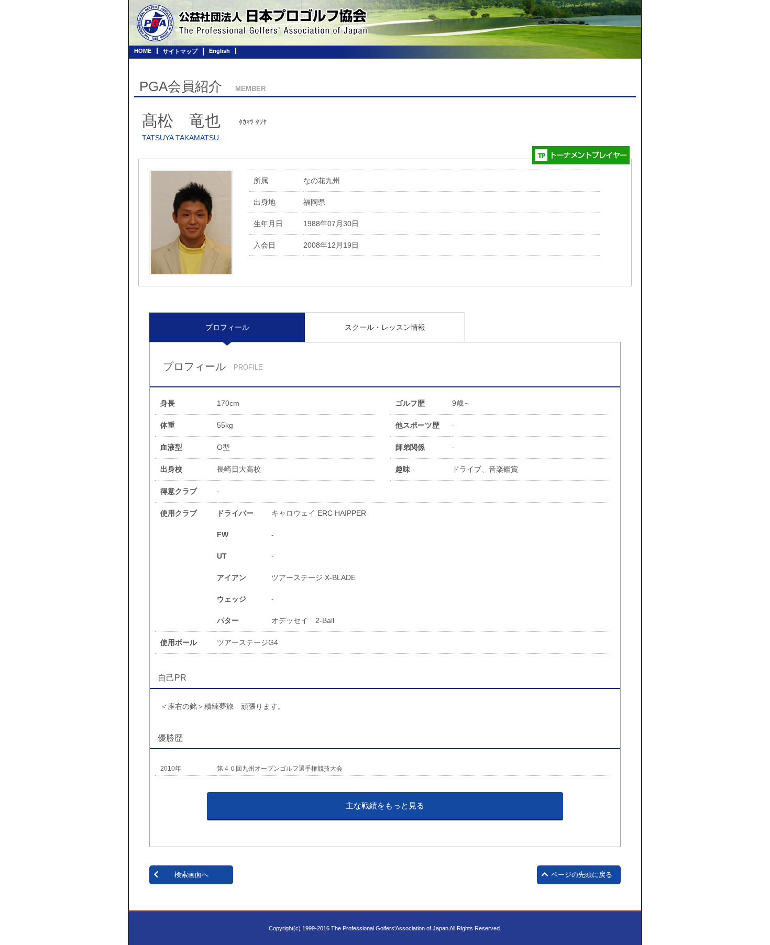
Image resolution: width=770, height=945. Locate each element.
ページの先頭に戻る (581, 875)
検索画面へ (191, 875)
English (219, 51)
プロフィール (227, 327)
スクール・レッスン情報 (385, 327)
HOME (142, 51)
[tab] (227, 327)
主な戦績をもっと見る (385, 805)
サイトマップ (180, 51)
